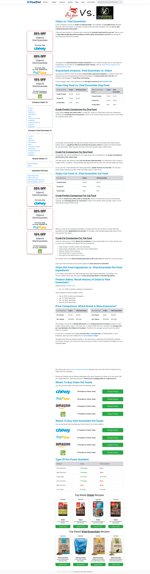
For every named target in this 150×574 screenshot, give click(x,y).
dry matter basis (106, 81)
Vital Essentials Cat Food (36, 182)
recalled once (70, 286)
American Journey (34, 118)
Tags (82, 2)
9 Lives (30, 108)
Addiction (31, 112)
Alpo (29, 116)
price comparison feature (80, 369)
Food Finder (91, 2)
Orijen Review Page (108, 65)
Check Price (63, 526)
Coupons (62, 2)
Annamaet (31, 120)
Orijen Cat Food (33, 178)
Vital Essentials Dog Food (36, 180)
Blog (76, 2)
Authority (31, 124)
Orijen (29, 166)
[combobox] (108, 2)
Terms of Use (60, 571)
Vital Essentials (33, 163)
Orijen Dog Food (33, 175)
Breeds (54, 2)
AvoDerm (31, 127)
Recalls (70, 2)
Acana (30, 110)
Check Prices (112, 391)
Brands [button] (45, 2)
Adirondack (32, 114)
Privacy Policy (68, 571)
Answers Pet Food (34, 122)
